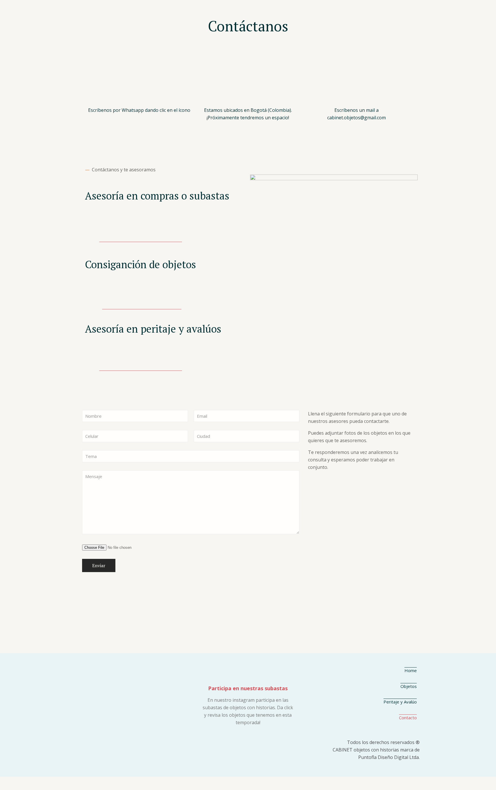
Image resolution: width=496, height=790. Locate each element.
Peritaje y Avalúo (400, 702)
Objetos (408, 686)
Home (410, 670)
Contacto (408, 717)
